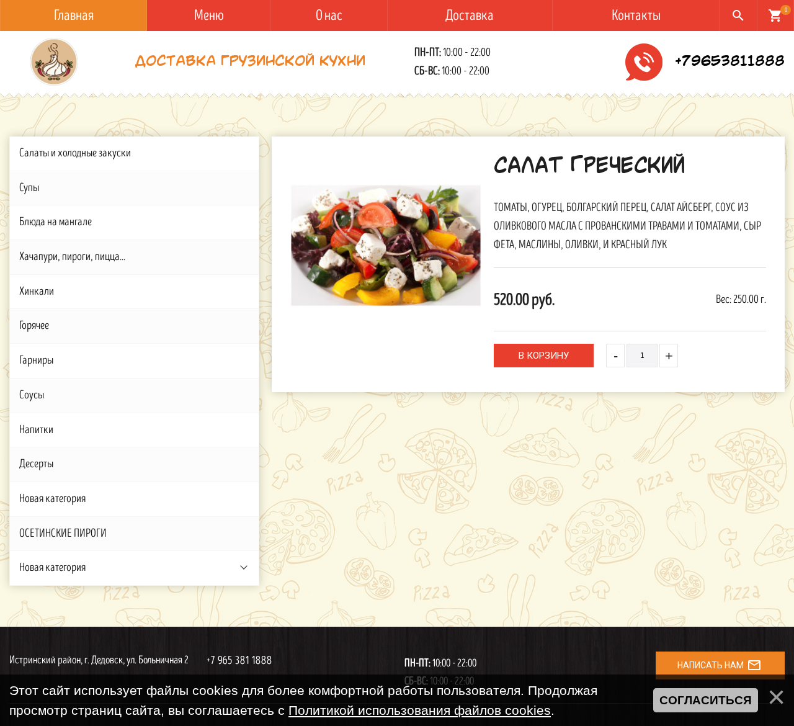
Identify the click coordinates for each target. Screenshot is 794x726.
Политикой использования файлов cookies (419, 710)
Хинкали (36, 291)
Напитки (36, 430)
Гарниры (36, 360)
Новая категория (52, 498)
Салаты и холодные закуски (75, 153)
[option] (385, 245)
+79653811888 (730, 62)
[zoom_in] (385, 245)
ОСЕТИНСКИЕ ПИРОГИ (63, 533)
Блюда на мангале (55, 222)
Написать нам (719, 665)
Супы (29, 188)
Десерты (36, 464)
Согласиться (705, 700)
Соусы (31, 395)
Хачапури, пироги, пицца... (72, 256)
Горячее (34, 325)
